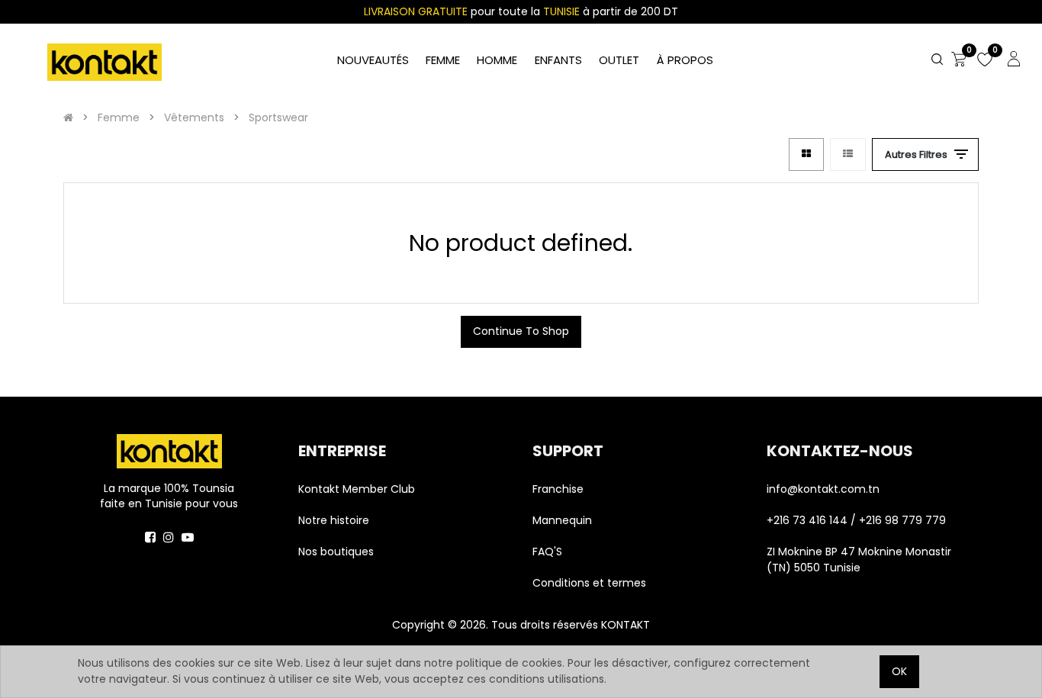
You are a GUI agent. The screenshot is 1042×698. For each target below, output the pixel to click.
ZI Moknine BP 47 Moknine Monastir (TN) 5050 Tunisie (859, 559)
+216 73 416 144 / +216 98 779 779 (856, 520)
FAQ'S (547, 551)
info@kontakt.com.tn (825, 489)
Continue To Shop (521, 331)
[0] (958, 60)
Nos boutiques (336, 551)
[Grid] (806, 154)
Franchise (558, 489)
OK (899, 671)
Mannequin (563, 520)
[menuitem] (684, 60)
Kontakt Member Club (356, 489)
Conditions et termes (589, 582)
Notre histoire (333, 520)
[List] (848, 154)
